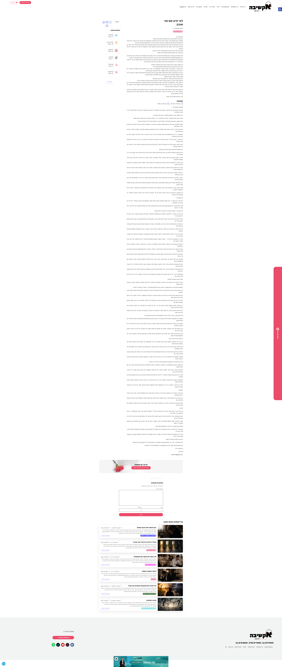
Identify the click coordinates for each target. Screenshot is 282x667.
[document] (141, 333)
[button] (110, 312)
